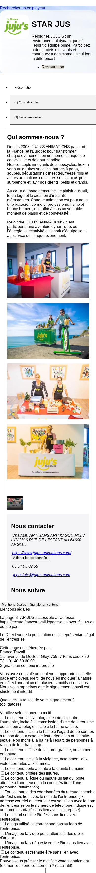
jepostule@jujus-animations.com (41, 575)
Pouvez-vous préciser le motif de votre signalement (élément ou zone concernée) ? (44, 863)
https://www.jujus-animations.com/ (41, 553)
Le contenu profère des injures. (32, 773)
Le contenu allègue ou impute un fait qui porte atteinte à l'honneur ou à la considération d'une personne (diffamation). (42, 782)
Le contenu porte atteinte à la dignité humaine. (45, 768)
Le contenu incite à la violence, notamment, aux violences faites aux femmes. (44, 761)
